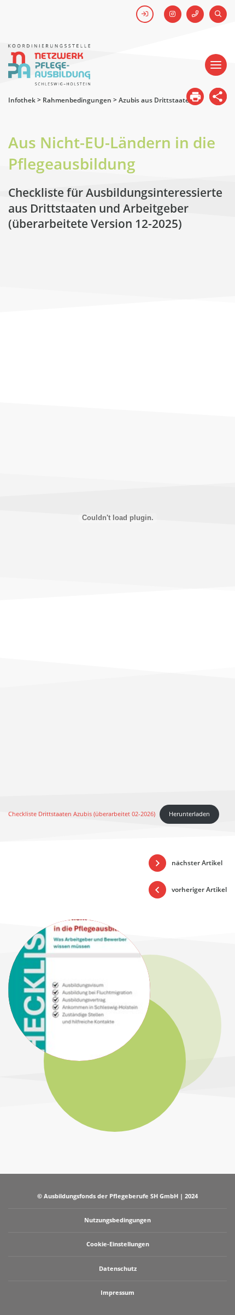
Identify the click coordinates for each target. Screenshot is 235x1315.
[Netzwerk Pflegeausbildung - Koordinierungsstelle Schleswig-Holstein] (49, 80)
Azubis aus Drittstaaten (156, 100)
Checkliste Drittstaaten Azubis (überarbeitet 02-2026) (81, 814)
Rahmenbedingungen (77, 100)
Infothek (22, 100)
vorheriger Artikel (199, 889)
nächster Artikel (197, 862)
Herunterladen (189, 814)
